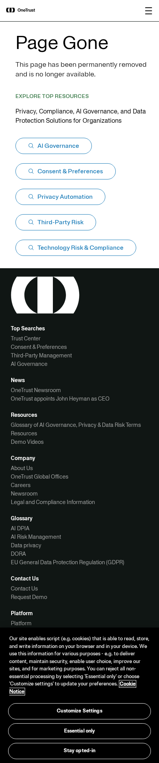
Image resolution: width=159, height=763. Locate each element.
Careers (20, 485)
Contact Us (24, 588)
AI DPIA (20, 528)
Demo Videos (27, 442)
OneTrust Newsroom (36, 390)
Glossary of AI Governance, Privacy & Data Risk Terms (76, 425)
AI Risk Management (36, 537)
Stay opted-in (80, 751)
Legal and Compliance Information (53, 502)
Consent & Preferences (39, 347)
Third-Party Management (41, 355)
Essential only (79, 731)
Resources (24, 433)
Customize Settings (79, 711)
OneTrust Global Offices (39, 476)
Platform (21, 623)
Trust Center (26, 338)
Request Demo (29, 597)
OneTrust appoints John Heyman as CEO (60, 398)
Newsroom (24, 493)
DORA (18, 554)
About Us (22, 468)
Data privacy (26, 545)
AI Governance (29, 364)
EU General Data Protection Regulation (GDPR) (67, 562)
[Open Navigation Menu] (148, 10)
